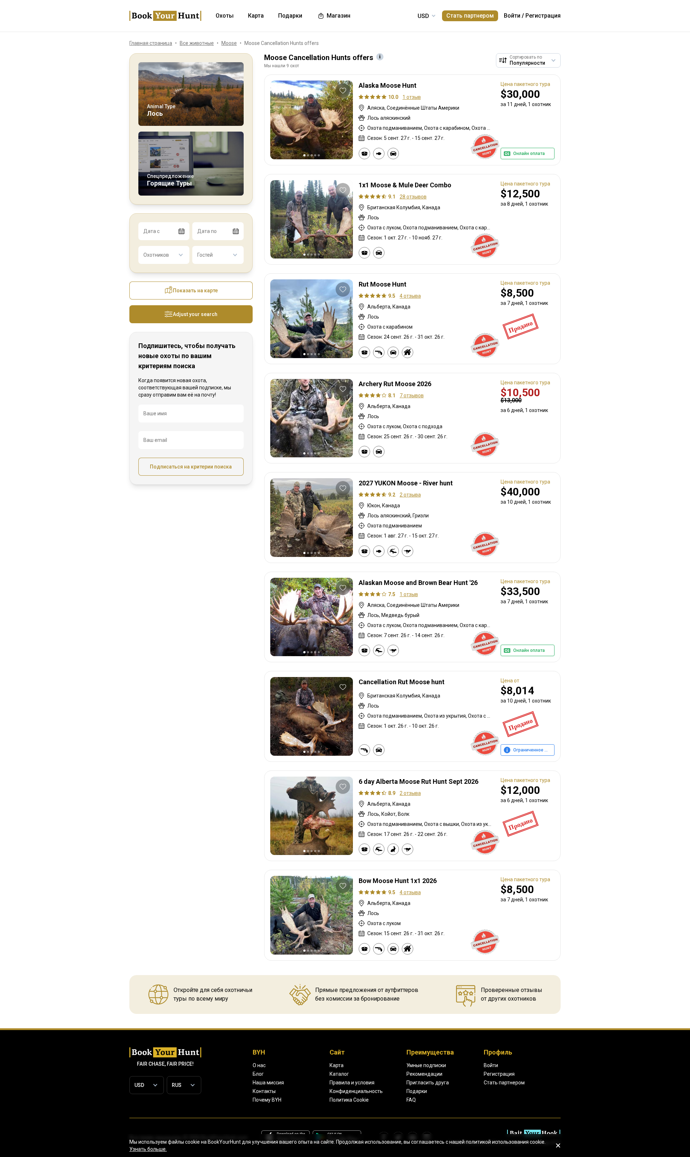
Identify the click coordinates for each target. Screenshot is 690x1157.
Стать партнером (470, 15)
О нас (259, 1065)
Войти (512, 15)
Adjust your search (195, 314)
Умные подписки (426, 1065)
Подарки (416, 1091)
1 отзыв (411, 97)
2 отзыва (410, 495)
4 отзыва (410, 296)
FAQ (411, 1100)
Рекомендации (424, 1074)
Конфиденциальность (356, 1091)
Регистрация (543, 15)
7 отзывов (412, 395)
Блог (258, 1074)
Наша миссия (268, 1082)
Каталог (339, 1074)
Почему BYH (267, 1100)
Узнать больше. (148, 1149)
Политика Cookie (349, 1100)
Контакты (264, 1091)
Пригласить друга (427, 1082)
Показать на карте (195, 290)
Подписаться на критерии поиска (191, 467)
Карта (337, 1065)
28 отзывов (413, 197)
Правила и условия (352, 1082)
